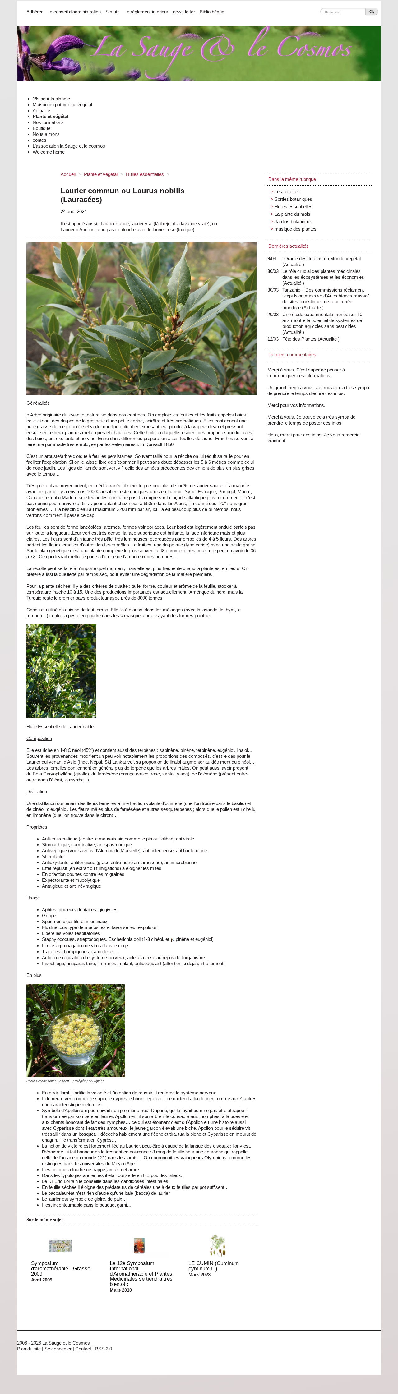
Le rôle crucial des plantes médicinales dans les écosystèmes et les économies (323, 277)
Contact (83, 1348)
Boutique (41, 128)
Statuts (112, 11)
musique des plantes (296, 229)
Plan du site (29, 1348)
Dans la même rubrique (292, 179)
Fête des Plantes (300, 339)
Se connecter (58, 1348)
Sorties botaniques (293, 199)
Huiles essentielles (145, 174)
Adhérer (34, 11)
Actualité (41, 110)
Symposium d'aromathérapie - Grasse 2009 (60, 1268)
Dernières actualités (288, 246)
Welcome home (49, 151)
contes (39, 140)
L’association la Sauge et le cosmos (69, 146)
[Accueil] (199, 55)
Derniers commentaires (292, 354)
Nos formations (48, 122)
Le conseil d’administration (74, 11)
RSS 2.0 (103, 1348)
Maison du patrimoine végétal (62, 104)
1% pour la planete (51, 98)
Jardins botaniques (294, 221)
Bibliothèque (212, 11)
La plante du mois (292, 214)
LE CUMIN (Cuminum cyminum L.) (213, 1265)
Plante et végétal (50, 116)
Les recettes (287, 191)
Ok (371, 11)
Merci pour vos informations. (296, 405)
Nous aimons (46, 134)
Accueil (68, 174)
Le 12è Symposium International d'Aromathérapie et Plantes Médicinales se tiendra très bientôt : (141, 1273)
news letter (184, 11)
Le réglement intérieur (146, 11)
